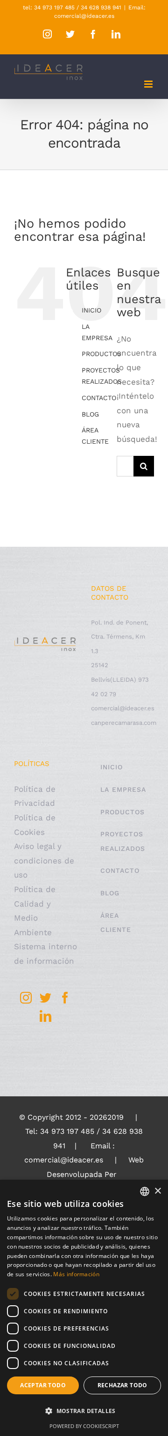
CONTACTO (99, 398)
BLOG (90, 414)
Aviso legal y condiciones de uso (44, 860)
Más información (76, 1274)
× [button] (157, 1191)
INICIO (91, 310)
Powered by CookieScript (84, 1425)
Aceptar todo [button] (43, 1385)
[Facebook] (65, 998)
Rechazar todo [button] (122, 1385)
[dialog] (84, 1308)
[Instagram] (26, 998)
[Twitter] (45, 998)
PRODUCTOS (101, 353)
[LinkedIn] (45, 1016)
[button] (84, 1411)
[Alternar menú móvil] (149, 84)
